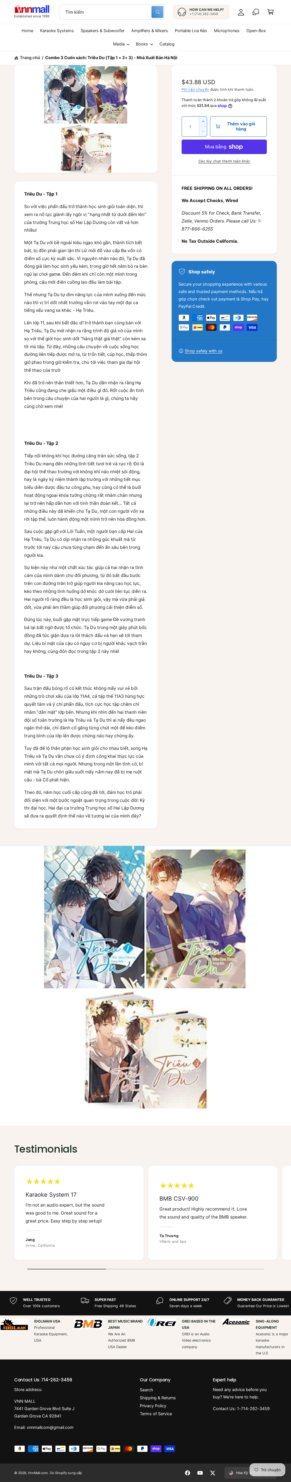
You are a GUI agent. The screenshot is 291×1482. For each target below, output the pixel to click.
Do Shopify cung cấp (66, 1473)
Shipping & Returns (158, 1397)
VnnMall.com (38, 1473)
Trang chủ (30, 57)
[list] (145, 1214)
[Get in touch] (255, 12)
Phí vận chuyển (195, 89)
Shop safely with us (204, 351)
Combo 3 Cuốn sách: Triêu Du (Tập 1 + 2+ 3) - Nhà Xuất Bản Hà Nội (111, 57)
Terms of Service (156, 1413)
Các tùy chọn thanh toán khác (224, 161)
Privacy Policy (153, 1405)
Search (146, 1389)
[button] (270, 12)
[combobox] (112, 12)
